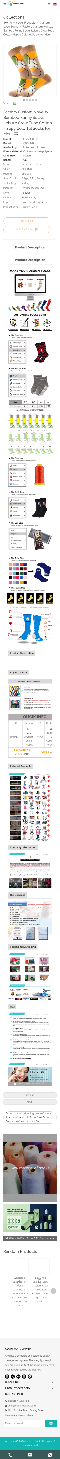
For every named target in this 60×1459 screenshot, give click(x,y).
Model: (7, 139)
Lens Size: (9, 155)
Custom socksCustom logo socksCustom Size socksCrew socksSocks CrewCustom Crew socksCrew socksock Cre (28, 1117)
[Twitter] (13, 1376)
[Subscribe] (51, 1423)
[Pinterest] (30, 1376)
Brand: (7, 143)
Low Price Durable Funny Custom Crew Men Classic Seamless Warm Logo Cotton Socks (40, 1290)
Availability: (10, 147)
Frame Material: (12, 151)
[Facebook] (7, 1376)
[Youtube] (18, 1376)
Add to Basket (25, 229)
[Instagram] (24, 1376)
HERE (25, 754)
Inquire (25, 220)
